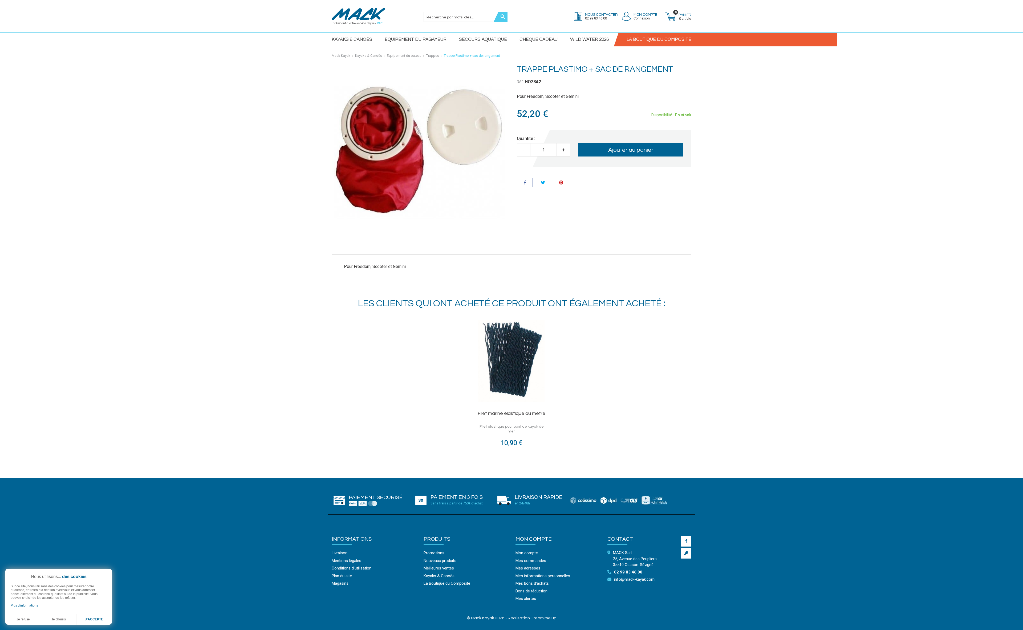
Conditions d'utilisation (351, 568)
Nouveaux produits (440, 560)
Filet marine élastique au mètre (511, 413)
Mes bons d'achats (532, 583)
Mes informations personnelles (542, 575)
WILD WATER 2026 (589, 39)
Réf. (520, 82)
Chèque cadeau (538, 39)
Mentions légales (346, 560)
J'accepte (94, 619)
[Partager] (525, 183)
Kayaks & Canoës (352, 39)
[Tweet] (543, 183)
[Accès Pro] (686, 553)
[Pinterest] (561, 183)
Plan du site (342, 575)
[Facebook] (686, 541)
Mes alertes (525, 598)
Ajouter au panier (630, 150)
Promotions (434, 553)
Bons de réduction (531, 591)
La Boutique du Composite (447, 583)
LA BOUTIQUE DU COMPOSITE (659, 39)
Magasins (340, 583)
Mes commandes (530, 560)
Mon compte (533, 539)
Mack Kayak (341, 56)
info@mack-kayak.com (634, 579)
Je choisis (58, 619)
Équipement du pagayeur (415, 39)
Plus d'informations (24, 605)
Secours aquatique (483, 39)
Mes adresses (527, 568)
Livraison (339, 553)
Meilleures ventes (439, 568)
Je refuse (23, 619)
